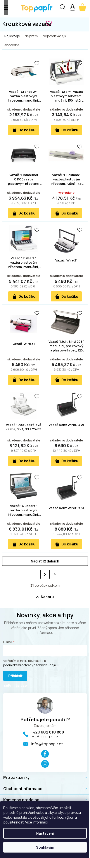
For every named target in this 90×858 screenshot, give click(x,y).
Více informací (36, 822)
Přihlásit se (13, 677)
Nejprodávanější (54, 36)
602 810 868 (47, 732)
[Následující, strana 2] (44, 574)
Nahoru (47, 596)
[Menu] (6, 7)
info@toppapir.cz (47, 743)
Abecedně (11, 45)
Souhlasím (45, 847)
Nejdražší (31, 36)
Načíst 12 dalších (45, 561)
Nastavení (45, 833)
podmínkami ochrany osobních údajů (29, 665)
